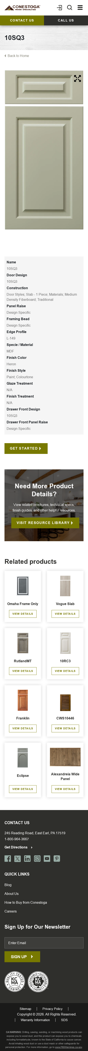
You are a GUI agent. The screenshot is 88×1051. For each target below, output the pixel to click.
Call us (66, 20)
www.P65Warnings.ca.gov (68, 1047)
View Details (22, 614)
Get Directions (16, 847)
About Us (11, 893)
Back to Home (18, 55)
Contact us (22, 20)
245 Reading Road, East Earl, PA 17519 (34, 833)
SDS (64, 1020)
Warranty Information (35, 1020)
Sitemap (25, 1009)
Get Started (24, 448)
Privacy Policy (53, 1009)
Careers (10, 911)
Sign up (19, 956)
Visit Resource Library (43, 522)
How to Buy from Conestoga (25, 902)
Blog (8, 884)
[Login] (59, 8)
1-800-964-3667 (16, 839)
